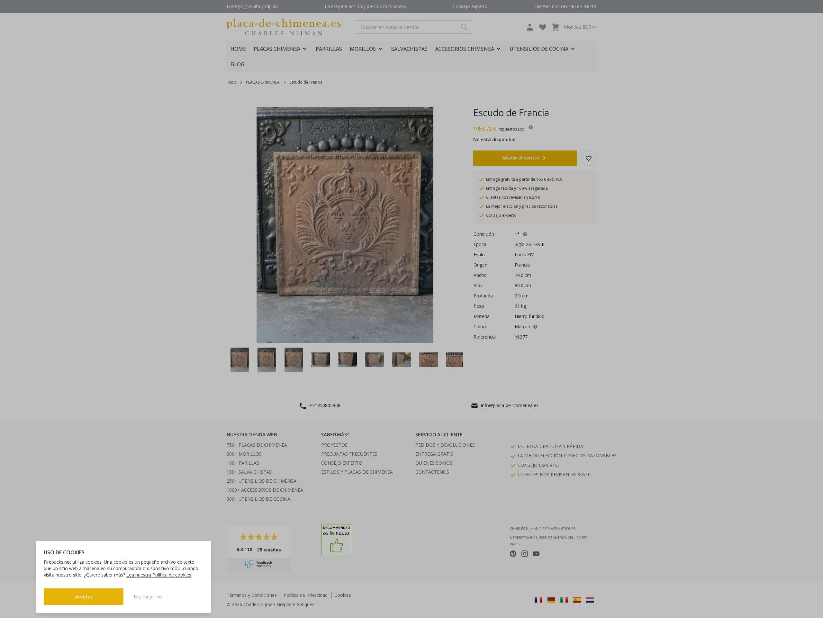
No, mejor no (148, 597)
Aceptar (84, 597)
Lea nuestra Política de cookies (158, 575)
